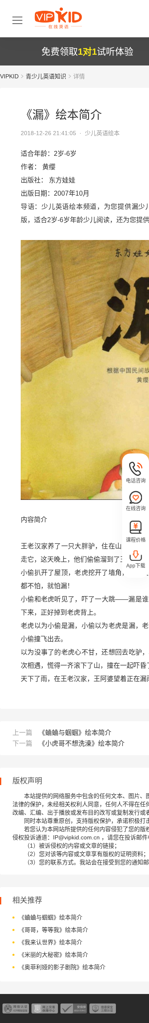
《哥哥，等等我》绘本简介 (53, 929)
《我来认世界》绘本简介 (50, 942)
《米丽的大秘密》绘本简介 (53, 954)
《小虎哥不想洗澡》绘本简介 (81, 743)
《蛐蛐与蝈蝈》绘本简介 (74, 732)
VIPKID (9, 76)
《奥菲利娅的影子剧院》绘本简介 (62, 967)
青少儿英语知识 (46, 76)
